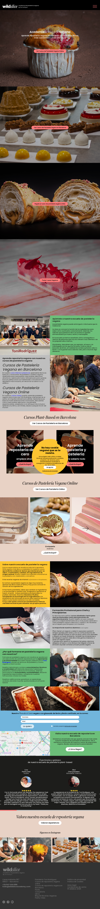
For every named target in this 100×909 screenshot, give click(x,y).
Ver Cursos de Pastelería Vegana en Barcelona (50, 127)
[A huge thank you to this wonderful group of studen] (12, 849)
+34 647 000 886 (9, 884)
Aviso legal (71, 885)
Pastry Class (40, 898)
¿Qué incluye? (25, 464)
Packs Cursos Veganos (50, 280)
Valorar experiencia (50, 822)
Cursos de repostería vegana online (47, 882)
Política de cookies (75, 881)
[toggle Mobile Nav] (94, 6)
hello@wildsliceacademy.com (16, 886)
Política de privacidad (71, 726)
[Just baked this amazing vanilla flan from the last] (38, 849)
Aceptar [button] (49, 467)
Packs (37, 890)
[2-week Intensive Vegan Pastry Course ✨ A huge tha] (64, 849)
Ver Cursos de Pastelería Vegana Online (50, 51)
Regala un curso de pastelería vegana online (50, 204)
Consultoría (40, 892)
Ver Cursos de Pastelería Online (50, 489)
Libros (37, 894)
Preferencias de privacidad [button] (50, 471)
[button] (14, 528)
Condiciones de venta (76, 887)
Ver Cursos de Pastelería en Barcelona (50, 423)
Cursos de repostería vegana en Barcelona (48, 886)
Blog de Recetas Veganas (46, 896)
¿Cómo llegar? (75, 749)
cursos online (16, 396)
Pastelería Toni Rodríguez (45, 879)
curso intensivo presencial (20, 373)
